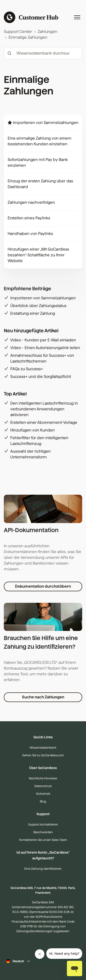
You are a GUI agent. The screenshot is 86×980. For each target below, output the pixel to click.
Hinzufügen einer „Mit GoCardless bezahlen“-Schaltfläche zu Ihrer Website (38, 255)
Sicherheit (43, 793)
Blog (43, 801)
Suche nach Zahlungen (43, 697)
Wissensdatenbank (43, 747)
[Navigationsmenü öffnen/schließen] (77, 17)
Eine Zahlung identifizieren (43, 868)
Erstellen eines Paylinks (29, 218)
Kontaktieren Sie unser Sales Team (43, 839)
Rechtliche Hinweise (43, 778)
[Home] (31, 17)
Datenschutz (43, 786)
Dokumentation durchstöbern (43, 586)
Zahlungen (47, 32)
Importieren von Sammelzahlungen (45, 123)
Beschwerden (43, 832)
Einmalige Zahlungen (28, 37)
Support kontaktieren (43, 824)
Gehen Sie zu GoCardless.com (43, 755)
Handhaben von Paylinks (30, 234)
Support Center (18, 32)
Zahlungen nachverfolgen (31, 202)
